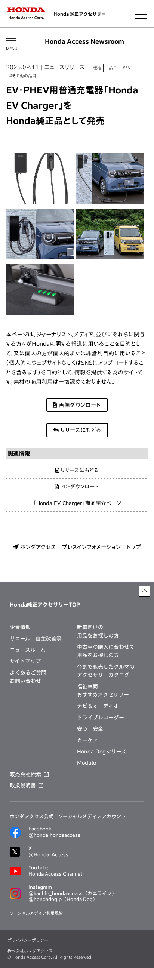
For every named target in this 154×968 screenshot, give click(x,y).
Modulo (86, 762)
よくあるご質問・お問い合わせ (31, 677)
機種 (97, 67)
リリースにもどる (80, 430)
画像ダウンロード (79, 405)
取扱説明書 (23, 785)
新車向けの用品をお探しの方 (98, 631)
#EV (127, 67)
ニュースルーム (28, 650)
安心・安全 (90, 728)
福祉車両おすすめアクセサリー (103, 690)
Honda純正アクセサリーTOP (45, 604)
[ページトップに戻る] (144, 591)
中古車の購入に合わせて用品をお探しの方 (106, 651)
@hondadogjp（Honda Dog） (63, 899)
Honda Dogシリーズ (101, 751)
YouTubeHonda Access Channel (55, 870)
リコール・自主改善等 (36, 638)
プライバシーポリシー (27, 940)
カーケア (87, 740)
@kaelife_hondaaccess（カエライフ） (72, 893)
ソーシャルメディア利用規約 (36, 913)
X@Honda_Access (48, 851)
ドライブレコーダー (100, 717)
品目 (113, 67)
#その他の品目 (22, 76)
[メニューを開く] (141, 13)
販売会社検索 (25, 774)
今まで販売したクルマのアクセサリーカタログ (106, 671)
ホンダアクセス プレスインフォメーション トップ (80, 547)
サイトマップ (25, 661)
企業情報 (20, 627)
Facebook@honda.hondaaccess (54, 832)
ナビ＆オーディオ (97, 706)
